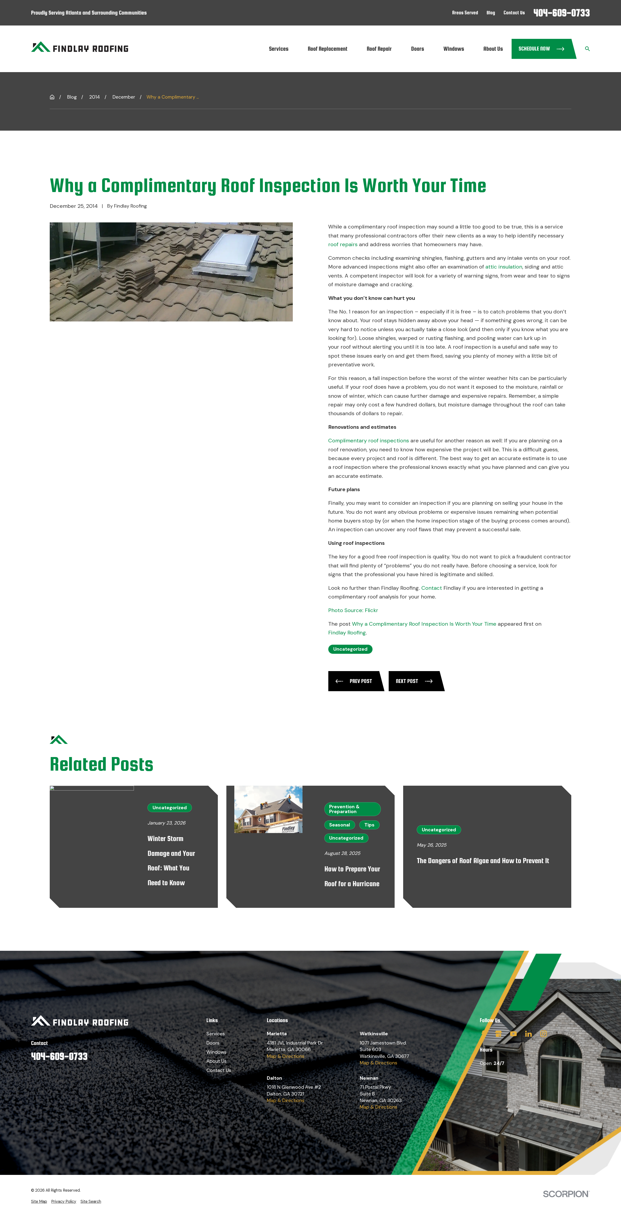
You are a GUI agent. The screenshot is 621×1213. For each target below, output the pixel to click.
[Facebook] (483, 1033)
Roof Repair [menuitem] (379, 48)
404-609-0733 (561, 12)
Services (215, 1034)
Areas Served (465, 12)
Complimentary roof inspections (368, 440)
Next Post (407, 681)
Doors (213, 1043)
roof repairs (343, 244)
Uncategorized (350, 649)
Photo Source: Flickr (353, 610)
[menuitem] (39, 1202)
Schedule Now (534, 48)
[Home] (79, 48)
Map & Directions (285, 1056)
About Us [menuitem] (493, 48)
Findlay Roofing (347, 632)
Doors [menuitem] (417, 48)
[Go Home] (52, 97)
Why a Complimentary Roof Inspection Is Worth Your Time (424, 623)
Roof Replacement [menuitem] (327, 48)
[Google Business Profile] (498, 1033)
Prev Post (361, 681)
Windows (216, 1052)
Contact (431, 587)
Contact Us (514, 12)
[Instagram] (543, 1033)
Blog (491, 12)
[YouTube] (513, 1033)
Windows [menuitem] (453, 48)
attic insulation (503, 266)
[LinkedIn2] (528, 1033)
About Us (216, 1061)
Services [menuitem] (278, 48)
